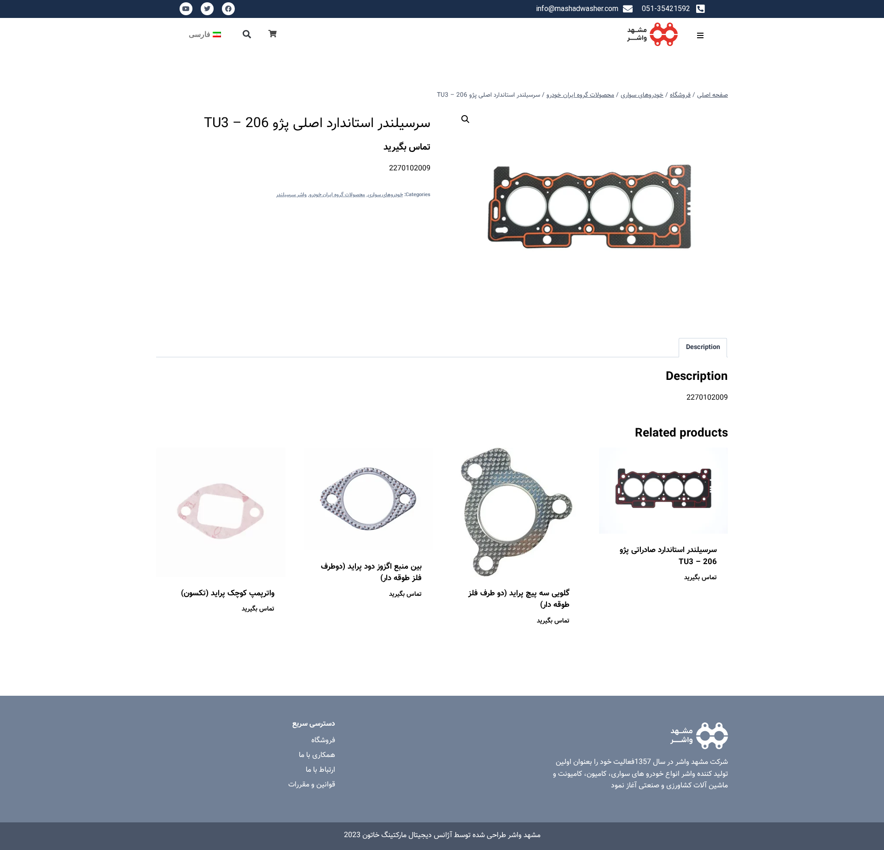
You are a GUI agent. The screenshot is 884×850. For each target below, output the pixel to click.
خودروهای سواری (385, 195)
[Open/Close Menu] (700, 35)
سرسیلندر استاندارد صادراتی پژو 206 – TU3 (668, 556)
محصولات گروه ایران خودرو (337, 195)
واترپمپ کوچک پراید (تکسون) (227, 594)
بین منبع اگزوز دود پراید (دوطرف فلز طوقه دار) (371, 573)
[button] (247, 34)
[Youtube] (186, 8)
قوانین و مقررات (311, 785)
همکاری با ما (317, 755)
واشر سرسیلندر (291, 195)
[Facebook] (228, 8)
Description (703, 347)
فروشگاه (323, 740)
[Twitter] (207, 8)
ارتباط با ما (320, 770)
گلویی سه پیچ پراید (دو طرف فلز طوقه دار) (519, 599)
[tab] (703, 347)
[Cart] (272, 34)
